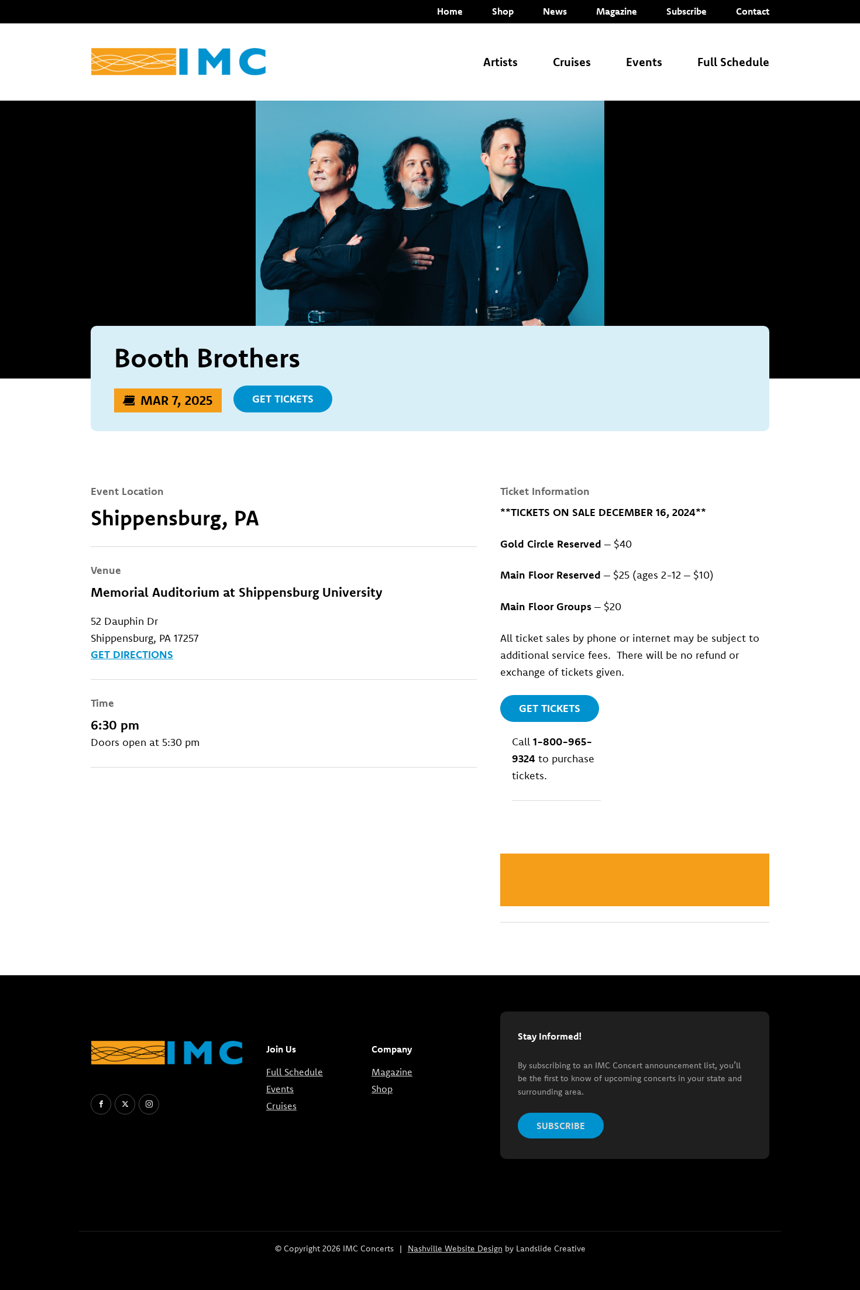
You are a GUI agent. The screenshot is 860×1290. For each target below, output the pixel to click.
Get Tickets (283, 398)
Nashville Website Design (455, 1248)
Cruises (572, 61)
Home (450, 11)
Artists (500, 61)
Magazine (616, 11)
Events (644, 61)
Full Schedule (733, 61)
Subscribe (686, 11)
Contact (752, 11)
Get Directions (132, 654)
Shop (503, 11)
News (555, 11)
